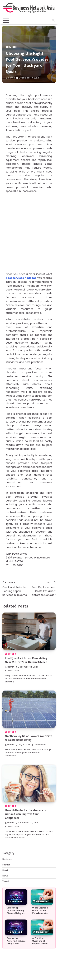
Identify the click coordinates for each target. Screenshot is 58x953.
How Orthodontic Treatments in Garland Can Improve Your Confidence (25, 814)
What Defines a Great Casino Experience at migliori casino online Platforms (40, 913)
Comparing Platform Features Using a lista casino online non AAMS (15, 944)
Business (7, 859)
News (5, 875)
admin (11, 77)
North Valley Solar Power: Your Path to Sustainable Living (28, 738)
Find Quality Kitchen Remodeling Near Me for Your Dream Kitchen (26, 660)
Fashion (6, 864)
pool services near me (21, 278)
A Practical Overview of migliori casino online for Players (41, 942)
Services (11, 47)
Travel (5, 881)
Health (5, 870)
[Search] (53, 20)
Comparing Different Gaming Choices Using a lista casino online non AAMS (15, 913)
